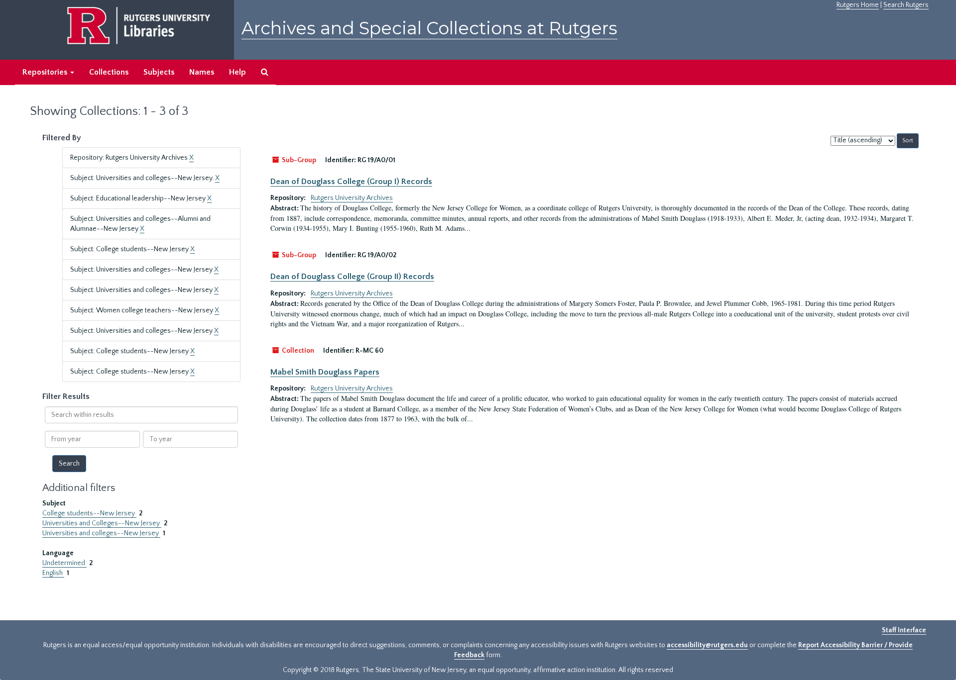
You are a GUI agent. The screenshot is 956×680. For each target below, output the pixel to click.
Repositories (45, 72)
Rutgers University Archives (352, 198)
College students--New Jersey (89, 513)
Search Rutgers (906, 5)
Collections (108, 72)
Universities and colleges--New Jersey (101, 533)
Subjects (158, 72)
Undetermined (64, 563)
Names (201, 72)
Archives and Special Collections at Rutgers (429, 28)
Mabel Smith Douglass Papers (324, 372)
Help (237, 72)
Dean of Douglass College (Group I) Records (351, 181)
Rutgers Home (857, 5)
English (53, 573)
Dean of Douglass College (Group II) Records (352, 276)
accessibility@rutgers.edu (707, 645)
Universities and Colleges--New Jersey (101, 523)
